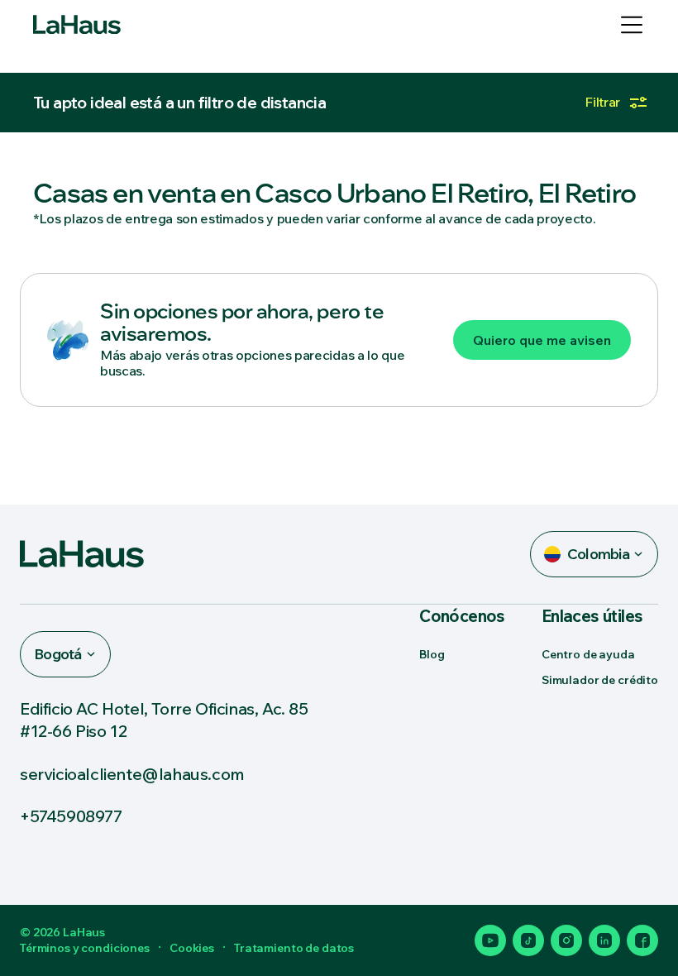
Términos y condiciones (85, 947)
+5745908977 (71, 816)
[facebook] (642, 940)
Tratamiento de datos (294, 947)
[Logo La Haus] (77, 25)
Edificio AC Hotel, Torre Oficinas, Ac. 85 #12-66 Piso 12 (164, 719)
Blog (431, 654)
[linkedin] (604, 940)
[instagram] (566, 940)
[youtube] (490, 940)
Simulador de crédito (600, 679)
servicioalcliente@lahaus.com (132, 773)
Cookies (192, 947)
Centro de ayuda (588, 654)
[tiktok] (528, 940)
